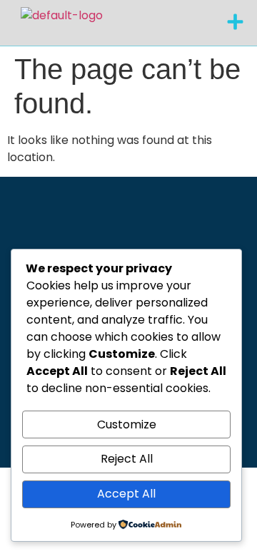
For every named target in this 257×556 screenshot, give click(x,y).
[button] (235, 22)
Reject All (127, 459)
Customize (126, 424)
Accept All (126, 493)
